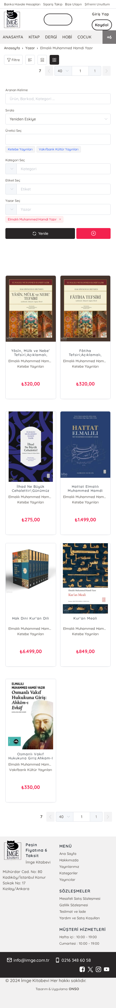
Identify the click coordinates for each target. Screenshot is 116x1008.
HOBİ (67, 36)
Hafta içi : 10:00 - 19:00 (78, 937)
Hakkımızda (69, 860)
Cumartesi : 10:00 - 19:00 (79, 943)
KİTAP (34, 36)
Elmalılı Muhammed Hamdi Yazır (30, 361)
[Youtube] (107, 969)
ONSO (74, 989)
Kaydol (102, 24)
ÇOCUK (84, 36)
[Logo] (12, 19)
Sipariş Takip (52, 4)
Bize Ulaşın (73, 4)
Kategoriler (68, 873)
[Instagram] (98, 969)
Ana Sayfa (67, 853)
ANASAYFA (13, 36)
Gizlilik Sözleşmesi (73, 905)
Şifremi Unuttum (97, 4)
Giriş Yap (100, 14)
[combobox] (58, 139)
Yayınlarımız (69, 866)
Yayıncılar (67, 879)
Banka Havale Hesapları (22, 4)
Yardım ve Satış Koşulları (79, 918)
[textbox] (58, 139)
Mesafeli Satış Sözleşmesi (79, 898)
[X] (90, 969)
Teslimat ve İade (72, 911)
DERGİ (51, 36)
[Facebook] (82, 969)
